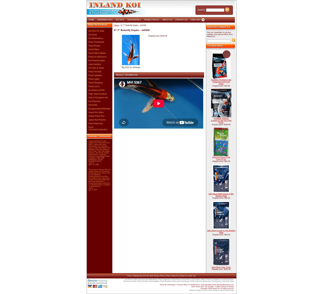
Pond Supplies (95, 75)
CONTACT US (181, 20)
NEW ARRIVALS (134, 20)
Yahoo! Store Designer (211, 290)
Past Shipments (95, 123)
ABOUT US (167, 20)
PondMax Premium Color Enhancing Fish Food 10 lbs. (221, 82)
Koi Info (146, 276)
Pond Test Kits (94, 72)
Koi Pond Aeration (96, 60)
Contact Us (184, 276)
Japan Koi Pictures (97, 120)
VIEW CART (196, 20)
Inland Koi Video (96, 112)
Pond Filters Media (97, 53)
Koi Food (92, 34)
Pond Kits (92, 105)
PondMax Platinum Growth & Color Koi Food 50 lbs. (221, 120)
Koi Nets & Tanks (96, 68)
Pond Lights (93, 79)
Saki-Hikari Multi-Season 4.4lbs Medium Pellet (221, 195)
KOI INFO (120, 20)
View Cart (192, 276)
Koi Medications (95, 38)
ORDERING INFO (105, 20)
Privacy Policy (165, 276)
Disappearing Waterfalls (99, 109)
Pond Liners (94, 86)
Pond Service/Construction (97, 128)
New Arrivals (154, 276)
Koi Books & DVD (96, 90)
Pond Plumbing (95, 83)
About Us (175, 276)
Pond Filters (93, 49)
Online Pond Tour (96, 116)
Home (116, 25)
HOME (91, 20)
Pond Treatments (96, 42)
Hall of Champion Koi (98, 97)
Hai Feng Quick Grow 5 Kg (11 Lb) (221, 158)
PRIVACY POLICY (151, 20)
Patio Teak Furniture (97, 94)
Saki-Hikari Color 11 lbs (221, 267)
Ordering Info (137, 276)
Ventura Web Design (226, 290)
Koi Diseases (94, 101)
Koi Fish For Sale (96, 31)
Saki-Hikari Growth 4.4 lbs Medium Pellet (221, 232)
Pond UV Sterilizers (97, 57)
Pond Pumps (94, 46)
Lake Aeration (94, 64)
